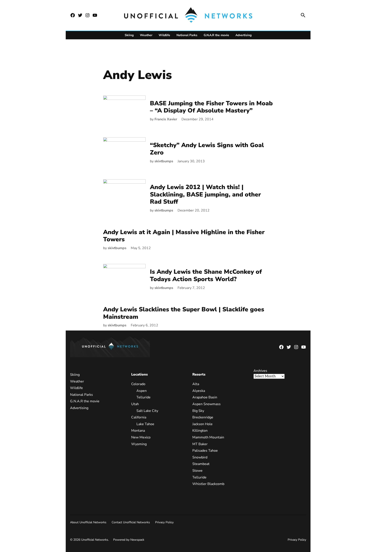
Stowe (197, 470)
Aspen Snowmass (206, 404)
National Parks (186, 35)
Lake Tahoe (145, 424)
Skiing (129, 35)
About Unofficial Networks (88, 522)
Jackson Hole (202, 424)
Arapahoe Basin (204, 397)
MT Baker (200, 444)
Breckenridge (202, 417)
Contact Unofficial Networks (131, 522)
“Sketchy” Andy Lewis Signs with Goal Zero (207, 149)
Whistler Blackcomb (208, 484)
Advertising (243, 35)
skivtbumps (163, 161)
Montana (138, 430)
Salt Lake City (147, 410)
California (138, 417)
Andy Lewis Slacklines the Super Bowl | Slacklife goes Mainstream (183, 313)
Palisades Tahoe (205, 450)
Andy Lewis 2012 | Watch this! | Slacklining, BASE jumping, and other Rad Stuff (205, 194)
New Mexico (141, 437)
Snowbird (199, 457)
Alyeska (198, 390)
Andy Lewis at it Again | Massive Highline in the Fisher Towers (184, 236)
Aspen (141, 390)
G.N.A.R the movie (216, 35)
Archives (260, 370)
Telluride (143, 397)
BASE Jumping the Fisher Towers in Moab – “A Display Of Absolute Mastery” (211, 107)
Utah (135, 404)
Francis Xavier (165, 119)
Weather (146, 35)
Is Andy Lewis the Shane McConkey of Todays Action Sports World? (206, 275)
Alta (195, 384)
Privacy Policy (164, 522)
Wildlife (164, 35)
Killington (200, 430)
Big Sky (198, 410)
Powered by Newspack (128, 540)
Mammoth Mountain (208, 437)
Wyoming (139, 444)
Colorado (138, 384)
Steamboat (201, 463)
